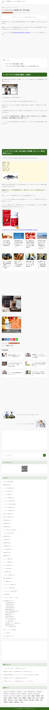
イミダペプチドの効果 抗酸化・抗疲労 (14, 64)
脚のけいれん (10, 700)
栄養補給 (7, 345)
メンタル (24, 695)
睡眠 (34, 698)
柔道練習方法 (7, 536)
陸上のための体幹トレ (10, 618)
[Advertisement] (24, 46)
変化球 (5, 698)
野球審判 (5, 702)
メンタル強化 (6, 633)
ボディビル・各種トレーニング (10, 597)
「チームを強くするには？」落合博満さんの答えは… (14, 668)
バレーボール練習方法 (8, 497)
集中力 (21, 702)
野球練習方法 (7, 484)
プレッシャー (12, 695)
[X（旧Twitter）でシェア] (3, 339)
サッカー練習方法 (8, 491)
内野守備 (37, 695)
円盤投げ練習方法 (9, 612)
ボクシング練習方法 (8, 558)
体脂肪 (33, 695)
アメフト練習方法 (7, 568)
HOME (4, 7)
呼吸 (42, 695)
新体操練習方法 (7, 526)
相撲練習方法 (6, 555)
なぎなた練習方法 (7, 549)
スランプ (18, 693)
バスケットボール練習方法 (9, 504)
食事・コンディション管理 (12, 7)
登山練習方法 (6, 594)
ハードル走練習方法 (10, 619)
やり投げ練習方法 (9, 606)
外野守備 (10, 698)
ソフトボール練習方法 (8, 488)
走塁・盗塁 (31, 700)
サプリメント (6, 693)
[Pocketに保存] (11, 339)
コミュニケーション (31, 691)
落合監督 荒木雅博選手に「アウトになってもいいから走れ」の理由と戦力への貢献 (20, 674)
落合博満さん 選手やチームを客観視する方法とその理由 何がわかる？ (18, 671)
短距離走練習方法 (10, 624)
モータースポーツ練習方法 (9, 584)
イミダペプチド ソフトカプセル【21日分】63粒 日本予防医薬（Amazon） (20, 229)
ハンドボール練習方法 (8, 507)
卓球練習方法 (7, 520)
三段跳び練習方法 (9, 604)
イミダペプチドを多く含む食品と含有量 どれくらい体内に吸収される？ (22, 66)
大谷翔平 (15, 698)
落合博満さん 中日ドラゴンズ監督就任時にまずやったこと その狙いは (18, 681)
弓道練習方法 (7, 546)
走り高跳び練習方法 (10, 602)
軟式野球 (37, 700)
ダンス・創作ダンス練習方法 (10, 530)
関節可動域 (16, 702)
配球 (41, 700)
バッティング (36, 693)
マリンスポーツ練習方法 (9, 587)
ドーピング (30, 693)
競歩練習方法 (8, 614)
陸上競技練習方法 (8, 600)
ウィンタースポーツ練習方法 (10, 591)
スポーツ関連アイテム (8, 636)
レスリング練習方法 (8, 562)
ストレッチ (13, 693)
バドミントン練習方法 (8, 510)
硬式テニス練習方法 (8, 513)
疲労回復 (29, 698)
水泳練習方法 (7, 552)
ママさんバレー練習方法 (9, 501)
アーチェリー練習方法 (8, 575)
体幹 (29, 695)
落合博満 (20, 700)
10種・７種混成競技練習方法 (12, 611)
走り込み (25, 700)
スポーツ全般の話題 (8, 481)
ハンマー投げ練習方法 (10, 626)
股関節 (42, 698)
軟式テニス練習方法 (8, 517)
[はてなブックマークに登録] (8, 339)
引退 (19, 698)
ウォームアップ (12, 691)
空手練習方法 (6, 539)
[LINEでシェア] (17, 339)
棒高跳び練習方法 (9, 609)
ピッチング (6, 695)
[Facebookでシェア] (6, 339)
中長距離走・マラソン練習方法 (12, 623)
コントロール (39, 691)
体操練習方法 (6, 523)
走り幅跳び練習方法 (10, 607)
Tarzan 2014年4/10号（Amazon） (22, 32)
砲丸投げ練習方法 (9, 616)
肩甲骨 (5, 700)
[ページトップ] (46, 707)
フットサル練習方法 (8, 494)
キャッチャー (19, 691)
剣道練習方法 (7, 542)
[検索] (44, 455)
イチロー (5, 691)
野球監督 (11, 702)
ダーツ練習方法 (7, 581)
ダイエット (24, 693)
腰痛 (16, 700)
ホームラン (19, 695)
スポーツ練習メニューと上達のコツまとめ (14, 2)
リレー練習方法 (9, 621)
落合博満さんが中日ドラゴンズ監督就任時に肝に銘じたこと (16, 678)
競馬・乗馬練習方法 (8, 578)
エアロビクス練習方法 (8, 533)
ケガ (24, 691)
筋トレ (12, 345)
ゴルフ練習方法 (7, 571)
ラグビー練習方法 (8, 565)
